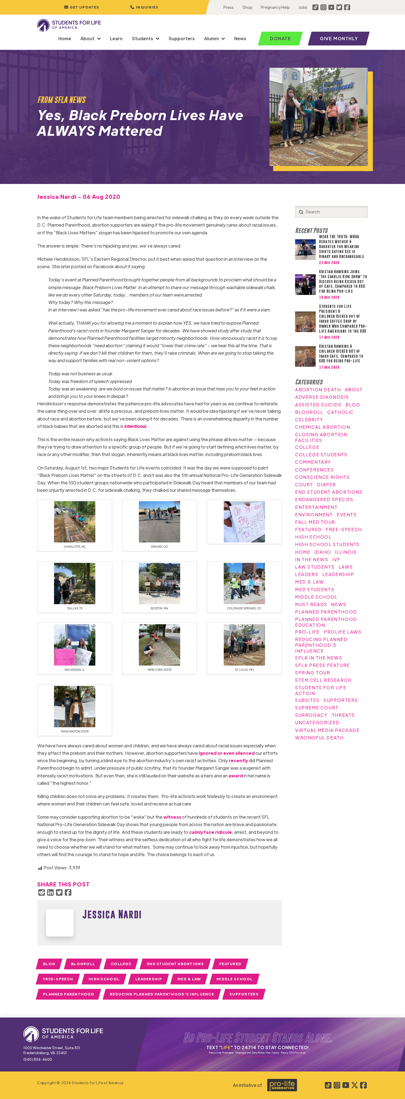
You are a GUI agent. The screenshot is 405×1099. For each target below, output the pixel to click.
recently (238, 760)
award (235, 775)
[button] (144, 7)
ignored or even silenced (227, 753)
